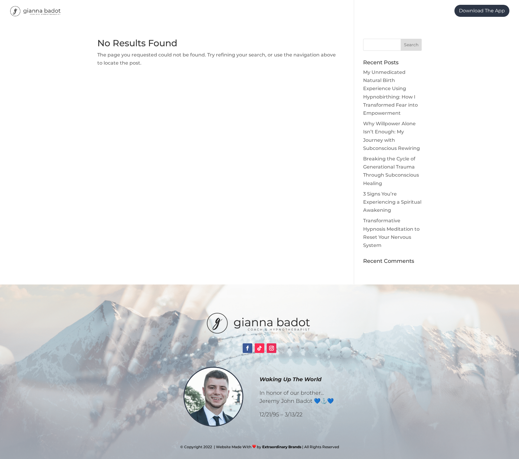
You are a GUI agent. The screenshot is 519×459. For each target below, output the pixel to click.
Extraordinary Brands (281, 447)
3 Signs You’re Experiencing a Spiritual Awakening (392, 202)
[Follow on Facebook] (247, 348)
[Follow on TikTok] (259, 348)
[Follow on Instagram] (271, 348)
